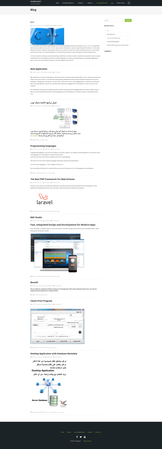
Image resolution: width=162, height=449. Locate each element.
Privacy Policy (121, 3)
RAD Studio (36, 217)
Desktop (37, 140)
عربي (112, 3)
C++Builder (37, 276)
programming (52, 173)
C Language (38, 173)
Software (41, 347)
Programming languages (43, 145)
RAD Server (51, 276)
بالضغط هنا (34, 135)
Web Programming (55, 211)
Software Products (67, 3)
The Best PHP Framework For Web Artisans (52, 179)
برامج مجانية (54, 347)
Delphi (43, 173)
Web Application (38, 68)
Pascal (46, 173)
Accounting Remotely (40, 412)
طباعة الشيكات (46, 347)
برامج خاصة (42, 140)
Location (90, 432)
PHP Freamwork (46, 211)
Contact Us (98, 432)
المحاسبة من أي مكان (51, 412)
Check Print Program (41, 300)
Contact (89, 3)
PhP (41, 211)
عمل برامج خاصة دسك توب (43, 102)
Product (69, 432)
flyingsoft (51, 25)
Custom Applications (79, 432)
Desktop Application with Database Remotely (53, 353)
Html (39, 211)
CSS (36, 211)
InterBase (46, 276)
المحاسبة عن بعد (60, 412)
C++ (32, 22)
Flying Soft (35, 1)
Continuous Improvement (41, 294)
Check (36, 347)
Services (80, 3)
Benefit (34, 282)
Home (57, 3)
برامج (47, 140)
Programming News (102, 3)
